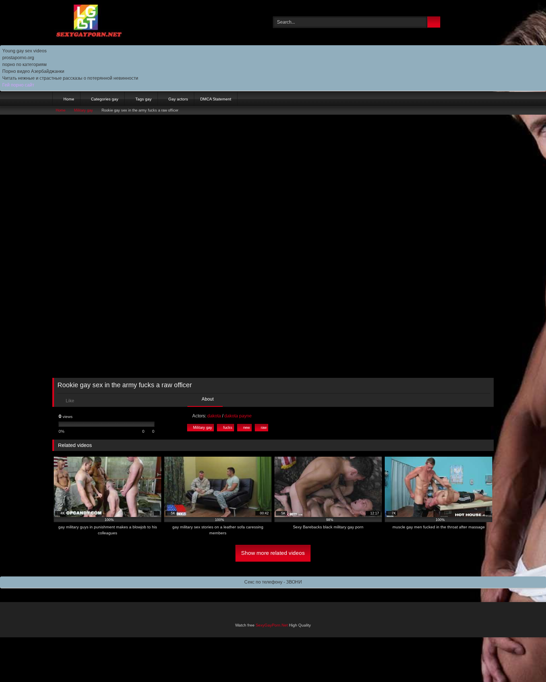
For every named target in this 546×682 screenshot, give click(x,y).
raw (263, 427)
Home (68, 99)
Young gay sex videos (24, 50)
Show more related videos (273, 553)
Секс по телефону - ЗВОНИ (273, 582)
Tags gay (143, 99)
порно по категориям (24, 64)
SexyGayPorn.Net (272, 625)
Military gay (83, 110)
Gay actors (178, 99)
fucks (227, 427)
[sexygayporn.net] (87, 22)
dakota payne (238, 415)
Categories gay (104, 99)
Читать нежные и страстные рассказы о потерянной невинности (70, 78)
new (246, 427)
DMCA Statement (215, 99)
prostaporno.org (18, 57)
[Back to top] (529, 665)
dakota (214, 415)
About (207, 399)
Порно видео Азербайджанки (33, 71)
